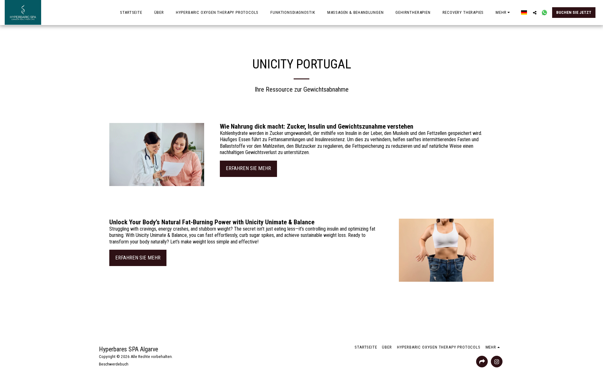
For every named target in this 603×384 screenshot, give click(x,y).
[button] (534, 12)
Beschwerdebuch (113, 364)
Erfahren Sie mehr (248, 168)
